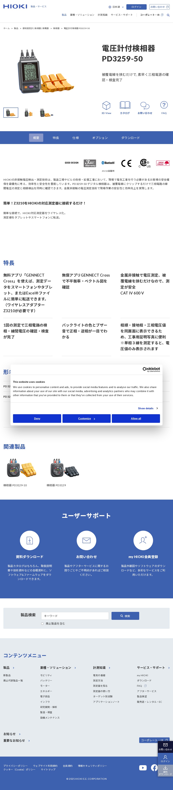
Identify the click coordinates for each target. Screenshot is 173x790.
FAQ (139, 685)
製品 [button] (64, 14)
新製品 (7, 675)
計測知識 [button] (103, 14)
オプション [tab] (100, 138)
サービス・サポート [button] (122, 14)
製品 (16, 28)
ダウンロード (144, 680)
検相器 (56, 28)
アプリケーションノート (106, 701)
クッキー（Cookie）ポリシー (19, 769)
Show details (145, 408)
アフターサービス (146, 691)
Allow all (136, 418)
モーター (45, 685)
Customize (84, 418)
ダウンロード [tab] (130, 138)
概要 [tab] (36, 138)
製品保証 (142, 696)
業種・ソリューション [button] (82, 14)
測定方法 (98, 680)
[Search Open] (168, 15)
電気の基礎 (99, 675)
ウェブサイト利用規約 (45, 765)
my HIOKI (142, 675)
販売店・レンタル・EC (149, 701)
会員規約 (68, 765)
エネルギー (46, 691)
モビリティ (46, 675)
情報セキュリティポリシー (92, 765)
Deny (37, 418)
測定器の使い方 (101, 691)
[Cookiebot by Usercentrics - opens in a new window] (145, 369)
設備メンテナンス (50, 717)
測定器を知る (100, 685)
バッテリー (46, 680)
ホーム (6, 28)
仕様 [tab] (75, 138)
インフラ (45, 701)
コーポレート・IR (150, 14)
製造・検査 (46, 712)
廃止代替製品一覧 (13, 680)
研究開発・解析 (48, 707)
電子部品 (45, 696)
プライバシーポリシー (15, 765)
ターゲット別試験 (103, 696)
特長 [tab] (56, 138)
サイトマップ (48, 769)
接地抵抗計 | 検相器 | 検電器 (36, 28)
